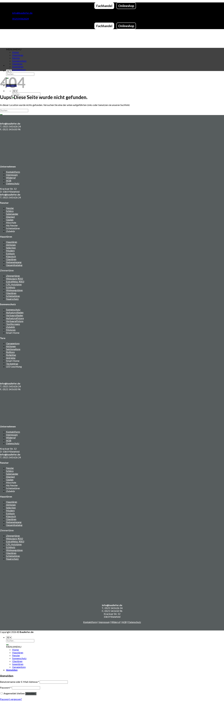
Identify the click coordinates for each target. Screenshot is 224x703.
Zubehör (10, 326)
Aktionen (11, 244)
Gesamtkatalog (14, 265)
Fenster (10, 208)
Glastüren (17, 63)
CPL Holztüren (14, 284)
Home (15, 649)
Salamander (12, 213)
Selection (11, 247)
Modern (10, 250)
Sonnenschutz (13, 309)
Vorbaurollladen (14, 315)
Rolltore (10, 352)
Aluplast (10, 216)
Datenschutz (12, 183)
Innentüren (17, 66)
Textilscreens (13, 324)
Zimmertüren (13, 275)
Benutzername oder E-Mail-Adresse (19, 681)
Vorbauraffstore (14, 321)
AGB (8, 180)
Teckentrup (12, 363)
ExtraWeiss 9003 (15, 281)
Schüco (10, 210)
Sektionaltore (13, 349)
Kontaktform (13, 171)
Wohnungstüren (14, 290)
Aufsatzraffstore (15, 318)
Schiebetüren (13, 296)
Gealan (9, 219)
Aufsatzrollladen (14, 312)
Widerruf (11, 177)
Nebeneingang (13, 262)
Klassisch (11, 256)
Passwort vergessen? (11, 699)
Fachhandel (104, 6)
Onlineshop (126, 6)
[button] (13, 646)
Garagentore (19, 69)
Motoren (11, 329)
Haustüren (11, 241)
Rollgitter (11, 354)
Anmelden (30, 693)
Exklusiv (10, 253)
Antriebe (10, 357)
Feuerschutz (12, 298)
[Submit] (1, 114)
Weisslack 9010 (14, 278)
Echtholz (10, 287)
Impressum (12, 174)
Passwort (5, 687)
